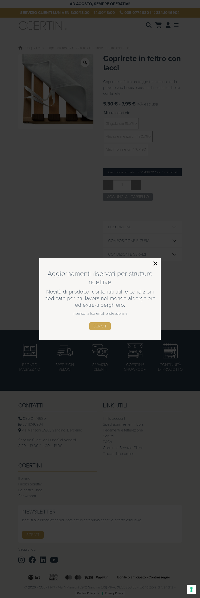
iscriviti (100, 326)
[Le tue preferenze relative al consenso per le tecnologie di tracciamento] (191, 589)
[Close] (155, 263)
